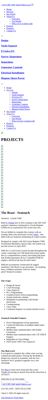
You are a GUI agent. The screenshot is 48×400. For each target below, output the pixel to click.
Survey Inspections (20, 99)
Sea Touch (10, 14)
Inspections (16, 102)
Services (9, 12)
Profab (11, 223)
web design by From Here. (12, 398)
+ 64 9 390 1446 (8, 5)
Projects (9, 26)
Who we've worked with (22, 24)
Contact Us (11, 31)
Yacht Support (18, 95)
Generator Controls (20, 104)
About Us (10, 16)
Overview (16, 19)
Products (10, 28)
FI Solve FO (17, 97)
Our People (16, 21)
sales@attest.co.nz (23, 5)
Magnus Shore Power (21, 109)
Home (9, 9)
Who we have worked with (23, 121)
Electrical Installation (20, 107)
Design (15, 92)
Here (7, 370)
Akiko (35, 234)
